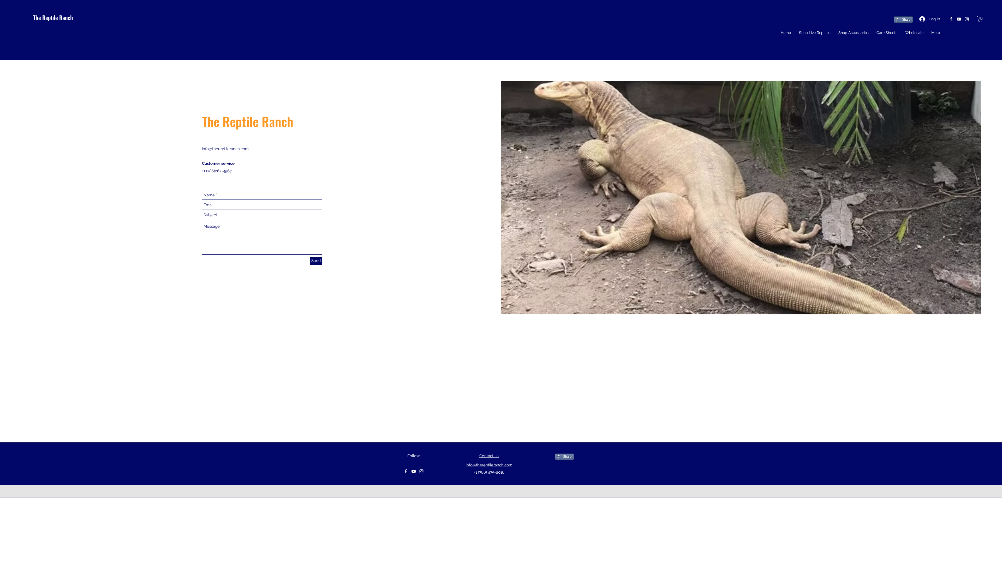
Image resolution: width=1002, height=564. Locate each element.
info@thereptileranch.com (225, 148)
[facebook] (951, 19)
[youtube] (959, 19)
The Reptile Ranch (53, 17)
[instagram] (966, 19)
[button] (980, 19)
